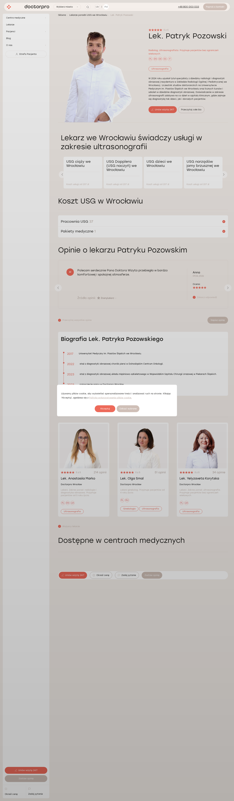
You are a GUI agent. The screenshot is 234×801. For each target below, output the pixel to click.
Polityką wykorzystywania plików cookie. (110, 398)
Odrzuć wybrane (128, 409)
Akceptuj (105, 409)
